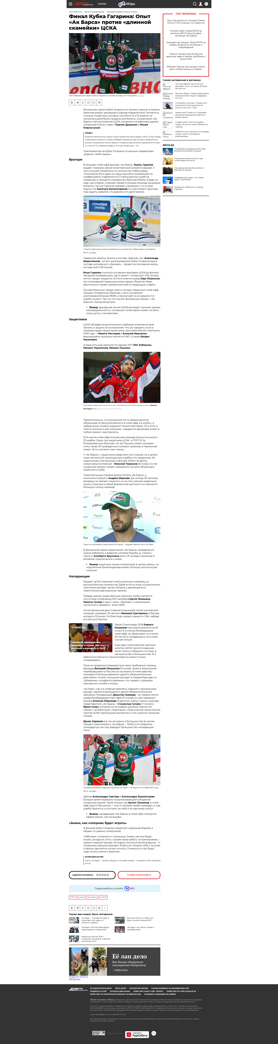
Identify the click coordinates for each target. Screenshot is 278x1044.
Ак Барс (141, 96)
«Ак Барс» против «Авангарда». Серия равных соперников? (95, 928)
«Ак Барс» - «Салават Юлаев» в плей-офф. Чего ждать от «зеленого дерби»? (95, 920)
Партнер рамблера (115, 1033)
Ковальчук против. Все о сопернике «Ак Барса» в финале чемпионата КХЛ (95, 938)
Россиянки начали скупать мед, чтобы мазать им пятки (188, 159)
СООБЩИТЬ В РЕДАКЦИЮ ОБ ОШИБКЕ (160, 994)
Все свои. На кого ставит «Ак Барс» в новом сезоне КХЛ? (140, 919)
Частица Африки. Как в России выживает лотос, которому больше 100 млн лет (191, 86)
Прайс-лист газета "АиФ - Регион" (148, 991)
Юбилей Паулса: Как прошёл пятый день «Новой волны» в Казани (186, 68)
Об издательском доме (101, 988)
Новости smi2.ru (78, 977)
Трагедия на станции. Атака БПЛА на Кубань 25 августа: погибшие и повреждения (186, 45)
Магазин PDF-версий (138, 988)
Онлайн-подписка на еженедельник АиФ (170, 988)
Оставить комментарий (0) (139, 875)
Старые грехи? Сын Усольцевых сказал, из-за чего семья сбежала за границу (191, 124)
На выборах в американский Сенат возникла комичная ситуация (190, 150)
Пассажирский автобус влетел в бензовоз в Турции (189, 169)
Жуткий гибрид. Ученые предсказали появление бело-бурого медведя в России (192, 95)
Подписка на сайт (98, 991)
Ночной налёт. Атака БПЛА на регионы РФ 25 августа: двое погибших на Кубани (186, 33)
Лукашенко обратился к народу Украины (188, 188)
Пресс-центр (120, 988)
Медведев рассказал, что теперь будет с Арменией (189, 179)
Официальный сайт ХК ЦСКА (110, 409)
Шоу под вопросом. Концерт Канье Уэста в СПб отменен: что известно (186, 21)
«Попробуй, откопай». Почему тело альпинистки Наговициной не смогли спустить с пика (191, 105)
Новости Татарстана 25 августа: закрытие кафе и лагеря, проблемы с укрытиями (186, 56)
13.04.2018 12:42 (75, 12)
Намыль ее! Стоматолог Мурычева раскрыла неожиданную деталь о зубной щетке (190, 114)
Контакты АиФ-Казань (120, 991)
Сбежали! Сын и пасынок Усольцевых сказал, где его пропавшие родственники (192, 134)
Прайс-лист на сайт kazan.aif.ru (181, 991)
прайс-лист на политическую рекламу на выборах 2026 (115, 994)
